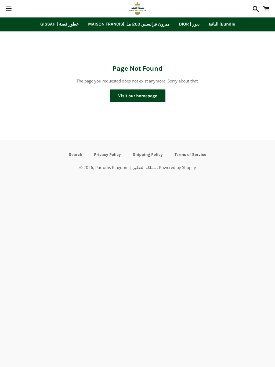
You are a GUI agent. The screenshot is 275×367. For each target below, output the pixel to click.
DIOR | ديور (189, 24)
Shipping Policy (148, 154)
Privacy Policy (107, 154)
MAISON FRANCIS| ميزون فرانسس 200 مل (129, 24)
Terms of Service (190, 154)
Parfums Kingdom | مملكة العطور (126, 167)
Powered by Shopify (177, 167)
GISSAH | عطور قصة (59, 24)
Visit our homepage (137, 95)
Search (75, 154)
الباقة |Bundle (222, 24)
